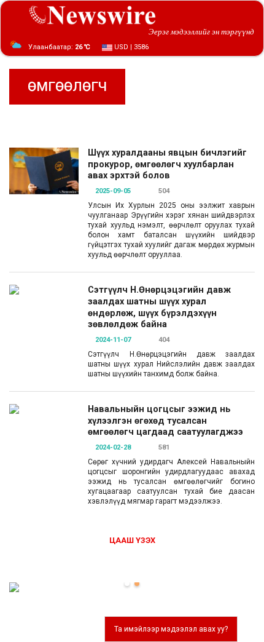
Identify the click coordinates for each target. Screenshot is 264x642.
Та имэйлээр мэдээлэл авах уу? (171, 629)
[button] (127, 583)
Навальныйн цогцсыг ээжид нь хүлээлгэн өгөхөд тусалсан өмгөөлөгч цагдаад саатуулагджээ (165, 420)
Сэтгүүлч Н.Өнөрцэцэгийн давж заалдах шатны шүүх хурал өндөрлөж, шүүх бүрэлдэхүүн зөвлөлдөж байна (159, 307)
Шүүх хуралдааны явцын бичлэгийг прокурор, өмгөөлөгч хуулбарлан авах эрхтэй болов (167, 164)
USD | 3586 (130, 47)
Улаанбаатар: (59, 47)
